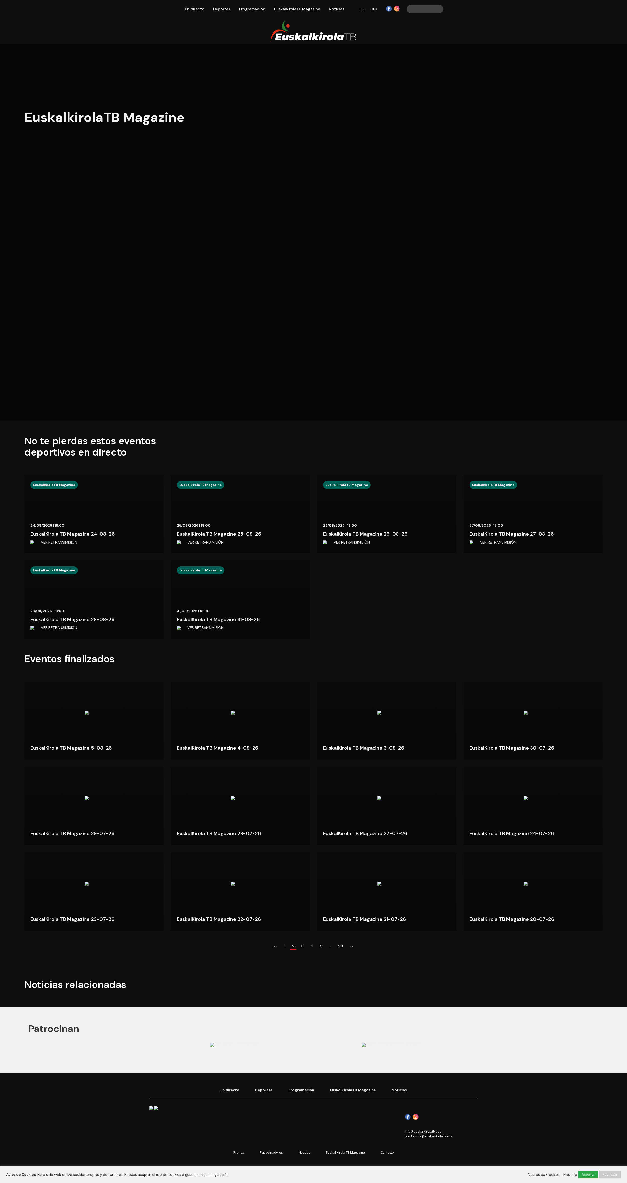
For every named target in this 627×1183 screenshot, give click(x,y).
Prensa (238, 1152)
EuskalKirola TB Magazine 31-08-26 (218, 619)
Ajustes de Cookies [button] (543, 1174)
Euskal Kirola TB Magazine (345, 1152)
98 (340, 946)
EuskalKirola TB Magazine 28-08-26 (72, 619)
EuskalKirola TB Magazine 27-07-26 (365, 833)
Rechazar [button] (610, 1174)
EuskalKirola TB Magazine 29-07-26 (72, 833)
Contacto (387, 1152)
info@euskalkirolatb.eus (423, 1131)
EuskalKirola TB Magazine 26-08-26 (365, 534)
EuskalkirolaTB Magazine (54, 485)
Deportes (264, 1090)
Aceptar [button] (588, 1174)
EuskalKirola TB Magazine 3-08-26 (363, 748)
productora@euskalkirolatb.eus (428, 1136)
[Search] (438, 9)
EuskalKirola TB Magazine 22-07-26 (219, 919)
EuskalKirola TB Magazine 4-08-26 (217, 748)
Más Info (570, 1174)
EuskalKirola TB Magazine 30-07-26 (512, 748)
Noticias (399, 1090)
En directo (229, 1090)
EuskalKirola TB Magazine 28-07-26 (219, 833)
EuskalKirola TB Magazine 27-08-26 (512, 534)
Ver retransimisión (59, 542)
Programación (301, 1090)
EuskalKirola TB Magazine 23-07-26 (72, 919)
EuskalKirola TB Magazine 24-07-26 (512, 833)
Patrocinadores (271, 1152)
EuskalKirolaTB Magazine (353, 1090)
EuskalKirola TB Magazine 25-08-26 (219, 534)
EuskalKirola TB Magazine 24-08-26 (72, 534)
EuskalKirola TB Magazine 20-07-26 (512, 919)
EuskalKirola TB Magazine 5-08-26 (71, 748)
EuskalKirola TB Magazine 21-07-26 (364, 919)
